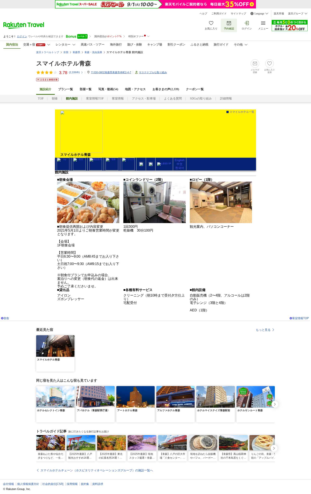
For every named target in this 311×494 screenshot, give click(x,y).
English (179, 160)
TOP (41, 98)
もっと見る (263, 329)
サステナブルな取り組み (153, 72)
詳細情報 (226, 98)
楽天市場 (279, 13)
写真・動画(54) (108, 89)
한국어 (179, 168)
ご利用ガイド (219, 13)
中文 (180, 164)
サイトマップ (238, 13)
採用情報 (72, 484)
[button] (71, 337)
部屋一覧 (86, 89)
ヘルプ (203, 13)
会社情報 (8, 484)
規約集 (85, 484)
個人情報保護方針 (28, 484)
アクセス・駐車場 (144, 98)
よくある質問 (173, 98)
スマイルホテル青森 (63, 63)
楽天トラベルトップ (47, 52)
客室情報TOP (95, 98)
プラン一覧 (65, 89)
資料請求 (97, 484)
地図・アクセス (135, 89)
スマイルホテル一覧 (242, 111)
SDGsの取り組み (201, 98)
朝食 (55, 98)
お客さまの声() (166, 89)
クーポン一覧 (195, 89)
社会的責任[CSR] (52, 484)
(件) (74, 72)
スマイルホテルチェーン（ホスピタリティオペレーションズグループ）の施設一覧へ (96, 470)
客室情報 (118, 98)
